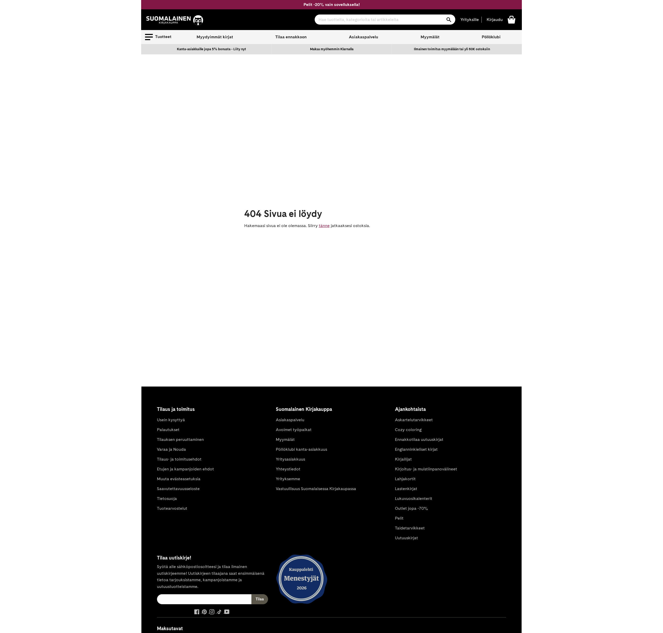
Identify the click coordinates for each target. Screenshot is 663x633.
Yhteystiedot (288, 469)
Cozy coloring (408, 429)
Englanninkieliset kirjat (416, 449)
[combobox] (385, 19)
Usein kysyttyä (171, 419)
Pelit (399, 518)
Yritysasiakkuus (290, 459)
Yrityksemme (288, 478)
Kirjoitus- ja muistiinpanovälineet (426, 469)
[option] (212, 49)
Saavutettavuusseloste (178, 488)
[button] (158, 37)
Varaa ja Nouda (171, 449)
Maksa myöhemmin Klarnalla (332, 49)
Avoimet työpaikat (294, 429)
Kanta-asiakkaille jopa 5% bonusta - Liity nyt (211, 49)
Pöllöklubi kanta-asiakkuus (301, 449)
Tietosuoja (167, 498)
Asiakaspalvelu (363, 36)
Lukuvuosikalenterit (413, 498)
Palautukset (168, 429)
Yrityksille (469, 19)
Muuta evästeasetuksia (178, 478)
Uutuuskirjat (406, 537)
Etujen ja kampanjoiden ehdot (185, 469)
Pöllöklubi (491, 36)
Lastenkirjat (406, 488)
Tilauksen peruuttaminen (180, 439)
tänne (324, 225)
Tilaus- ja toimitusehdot (179, 459)
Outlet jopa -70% (411, 508)
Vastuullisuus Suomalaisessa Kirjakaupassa (316, 488)
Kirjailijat (403, 459)
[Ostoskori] (511, 19)
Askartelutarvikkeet (414, 419)
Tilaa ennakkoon (291, 36)
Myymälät (430, 36)
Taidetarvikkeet (410, 528)
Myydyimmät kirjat (215, 36)
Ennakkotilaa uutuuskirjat (419, 439)
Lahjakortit (405, 478)
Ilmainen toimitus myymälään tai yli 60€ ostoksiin (452, 49)
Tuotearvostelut (172, 508)
